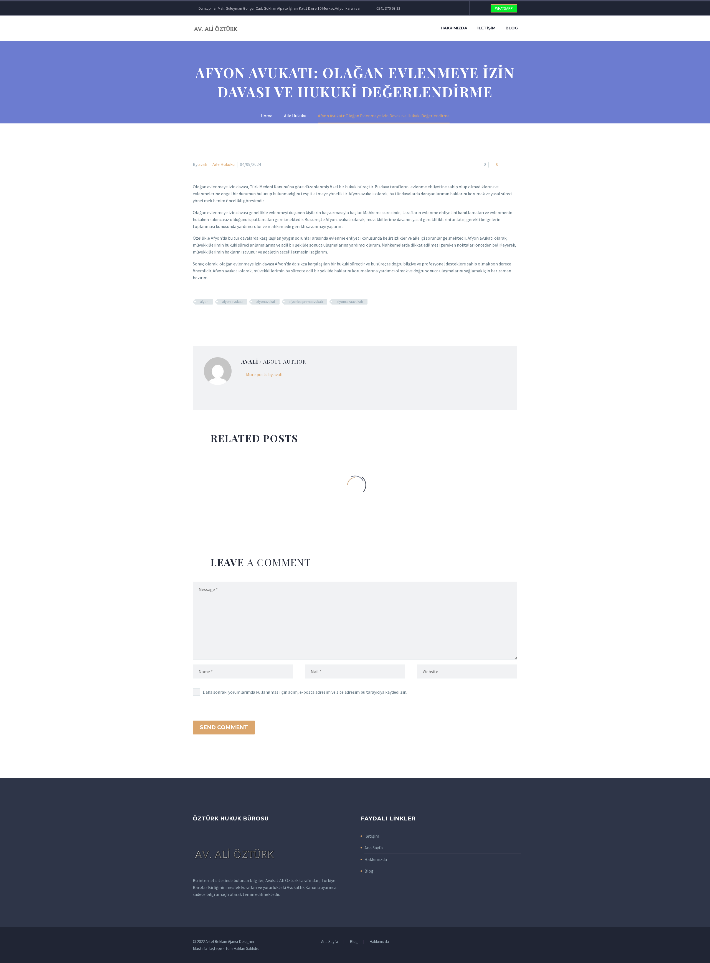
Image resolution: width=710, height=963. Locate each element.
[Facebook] (422, 8)
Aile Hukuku (223, 164)
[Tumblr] (220, 318)
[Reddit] (236, 318)
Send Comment (224, 727)
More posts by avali (264, 374)
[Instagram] (439, 8)
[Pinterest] (447, 8)
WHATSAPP (504, 8)
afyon (204, 301)
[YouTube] (456, 8)
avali (202, 164)
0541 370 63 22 (388, 8)
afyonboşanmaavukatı (306, 301)
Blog (512, 28)
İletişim (486, 28)
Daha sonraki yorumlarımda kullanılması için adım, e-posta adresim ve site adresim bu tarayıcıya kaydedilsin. (305, 692)
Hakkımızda (454, 28)
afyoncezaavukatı (349, 301)
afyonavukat (265, 301)
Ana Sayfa (373, 847)
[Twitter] (431, 8)
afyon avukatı (232, 301)
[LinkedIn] (228, 318)
